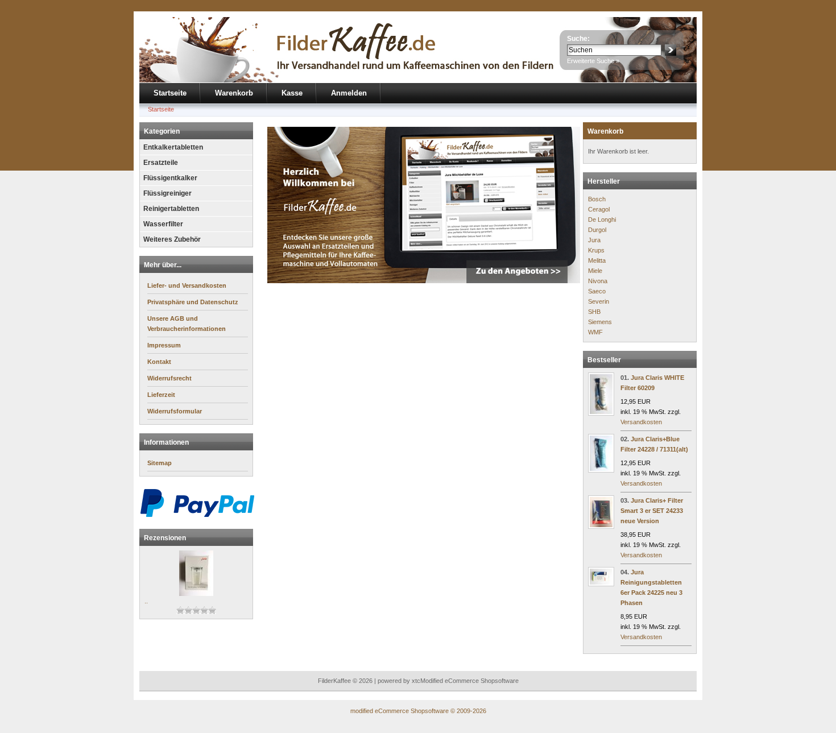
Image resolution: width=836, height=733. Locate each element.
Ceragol (599, 209)
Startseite (170, 93)
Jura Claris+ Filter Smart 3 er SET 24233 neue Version (651, 510)
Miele (595, 270)
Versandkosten (641, 422)
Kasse (292, 93)
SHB (594, 311)
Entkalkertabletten (173, 147)
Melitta (597, 260)
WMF (595, 332)
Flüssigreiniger (167, 193)
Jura (594, 240)
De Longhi (602, 219)
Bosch (597, 199)
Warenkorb (234, 93)
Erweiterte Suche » (593, 60)
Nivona (597, 281)
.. (146, 601)
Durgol (597, 229)
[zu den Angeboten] (423, 281)
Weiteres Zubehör (172, 239)
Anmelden (349, 93)
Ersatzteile (160, 163)
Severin (598, 301)
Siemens (600, 321)
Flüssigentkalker (170, 178)
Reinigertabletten (171, 209)
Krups (596, 250)
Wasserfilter (163, 224)
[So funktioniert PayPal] (197, 515)
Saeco (597, 291)
